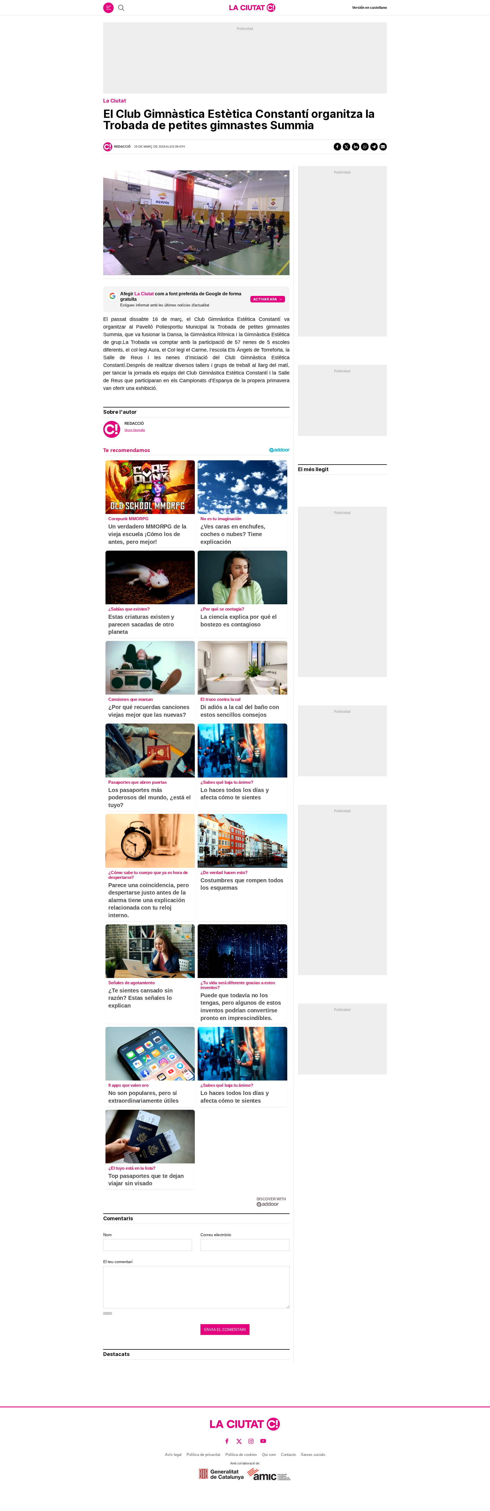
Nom (107, 1234)
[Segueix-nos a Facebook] (227, 1441)
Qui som (269, 1455)
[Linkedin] (355, 146)
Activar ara (265, 299)
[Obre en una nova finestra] (221, 1474)
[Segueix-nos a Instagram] (251, 1441)
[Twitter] (346, 146)
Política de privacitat (203, 1455)
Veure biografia (134, 430)
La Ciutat (114, 101)
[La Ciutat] (252, 7)
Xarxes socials (313, 1455)
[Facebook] (337, 146)
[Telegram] (374, 146)
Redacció (122, 146)
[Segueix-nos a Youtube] (263, 1441)
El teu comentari (117, 1261)
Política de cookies (241, 1455)
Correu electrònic (215, 1234)
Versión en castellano (369, 8)
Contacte (288, 1455)
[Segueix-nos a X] (239, 1441)
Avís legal (173, 1455)
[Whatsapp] (364, 146)
